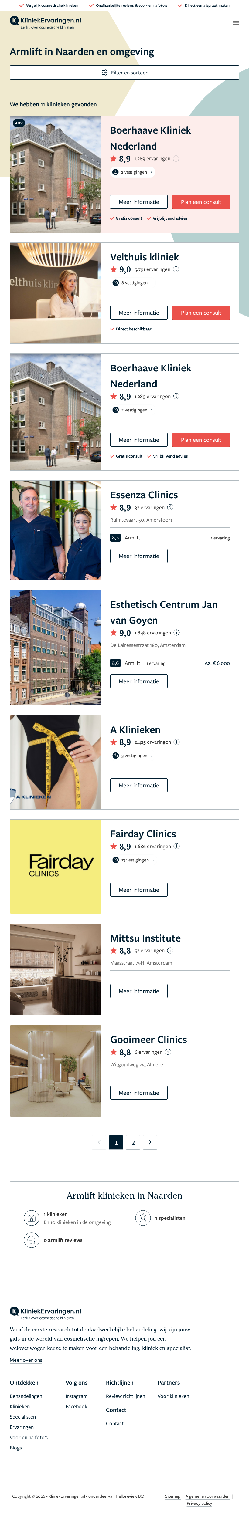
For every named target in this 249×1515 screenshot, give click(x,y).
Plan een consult (201, 201)
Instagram (76, 1395)
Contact (115, 1423)
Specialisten (23, 1416)
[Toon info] (176, 158)
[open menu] (235, 23)
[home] (45, 23)
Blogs (16, 1447)
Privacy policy (199, 1503)
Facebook (76, 1406)
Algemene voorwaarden (208, 1496)
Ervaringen (22, 1426)
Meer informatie (139, 201)
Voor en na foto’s (29, 1437)
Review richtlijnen (125, 1395)
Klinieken (20, 1406)
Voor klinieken (173, 1395)
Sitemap (173, 1496)
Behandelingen (26, 1395)
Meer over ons (26, 1359)
